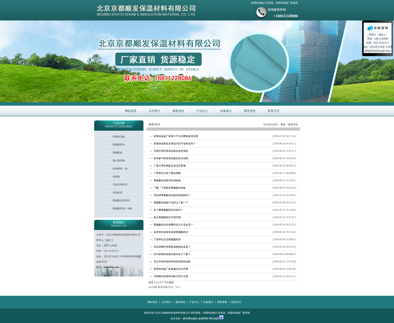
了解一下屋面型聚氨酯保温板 (170, 187)
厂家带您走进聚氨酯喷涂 (167, 239)
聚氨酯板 (118, 152)
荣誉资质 (249, 110)
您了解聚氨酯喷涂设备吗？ (168, 210)
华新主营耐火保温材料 (197, 61)
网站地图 (214, 318)
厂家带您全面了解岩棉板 (167, 173)
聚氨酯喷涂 (119, 144)
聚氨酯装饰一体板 (122, 208)
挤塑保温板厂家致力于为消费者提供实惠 (176, 136)
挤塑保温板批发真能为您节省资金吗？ (175, 143)
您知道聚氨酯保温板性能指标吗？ (172, 195)
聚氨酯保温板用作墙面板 (167, 180)
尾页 (171, 282)
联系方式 (273, 110)
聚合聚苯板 (119, 160)
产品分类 (119, 125)
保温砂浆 (118, 192)
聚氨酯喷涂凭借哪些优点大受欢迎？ (173, 224)
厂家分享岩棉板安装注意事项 (170, 165)
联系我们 (118, 224)
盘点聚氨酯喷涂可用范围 (167, 217)
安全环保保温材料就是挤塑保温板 (172, 261)
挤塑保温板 (119, 136)
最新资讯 (178, 110)
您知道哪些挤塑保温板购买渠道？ (172, 246)
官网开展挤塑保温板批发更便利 (171, 151)
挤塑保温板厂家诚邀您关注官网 (171, 268)
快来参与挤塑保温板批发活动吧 (171, 158)
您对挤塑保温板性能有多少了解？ (172, 254)
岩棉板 (116, 176)
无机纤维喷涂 (120, 184)
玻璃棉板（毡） (121, 168)
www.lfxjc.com (111, 267)
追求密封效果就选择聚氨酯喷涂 (171, 232)
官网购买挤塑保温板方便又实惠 (171, 276)
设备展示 (226, 110)
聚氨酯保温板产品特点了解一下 (171, 202)
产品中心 (202, 110)
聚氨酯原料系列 (121, 200)
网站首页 (130, 110)
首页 (283, 124)
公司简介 (154, 110)
